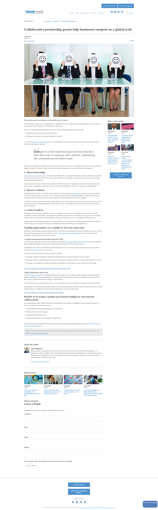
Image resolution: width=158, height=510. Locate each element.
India (37, 250)
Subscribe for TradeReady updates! (120, 175)
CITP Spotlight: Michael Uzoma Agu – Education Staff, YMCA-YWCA (113, 139)
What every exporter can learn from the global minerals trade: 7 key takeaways (113, 160)
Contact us (101, 13)
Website (26, 447)
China (33, 250)
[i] (122, 12)
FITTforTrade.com (79, 484)
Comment (27, 414)
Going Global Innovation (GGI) (36, 275)
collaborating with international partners (69, 233)
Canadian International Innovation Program (79, 241)
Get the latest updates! (125, 6)
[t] (112, 12)
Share (130, 41)
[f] (115, 12)
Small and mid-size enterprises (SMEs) (35, 176)
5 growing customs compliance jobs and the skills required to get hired (127, 139)
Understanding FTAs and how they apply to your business (72, 391)
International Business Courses (102, 507)
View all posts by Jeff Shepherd (40, 361)
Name (26, 427)
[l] (119, 12)
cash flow (30, 279)
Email (26, 437)
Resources (85, 13)
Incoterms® (56, 21)
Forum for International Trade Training (87, 507)
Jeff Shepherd (31, 41)
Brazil (29, 250)
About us (93, 13)
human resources (78, 193)
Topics (77, 13)
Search (131, 13)
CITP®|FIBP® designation (68, 21)
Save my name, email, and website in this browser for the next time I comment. (48, 461)
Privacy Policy (113, 507)
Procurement (47, 21)
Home (72, 13)
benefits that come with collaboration (40, 142)
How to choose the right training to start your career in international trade (52, 391)
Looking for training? (109, 6)
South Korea (48, 250)
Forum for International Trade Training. (36, 333)
